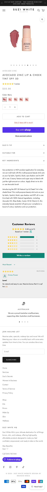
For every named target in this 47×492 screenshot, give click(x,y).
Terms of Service (9, 389)
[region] (23, 310)
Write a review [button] (23, 255)
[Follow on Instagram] (10, 467)
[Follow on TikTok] (23, 467)
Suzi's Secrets (8, 376)
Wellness (6, 420)
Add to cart (23, 116)
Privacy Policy (8, 393)
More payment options (23, 136)
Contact (5, 384)
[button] (8, 84)
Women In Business (10, 380)
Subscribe (11, 360)
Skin (4, 416)
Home (5, 368)
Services (6, 372)
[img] (8, 271)
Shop (4, 400)
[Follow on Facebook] (4, 467)
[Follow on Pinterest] (17, 467)
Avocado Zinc (10, 71)
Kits (4, 404)
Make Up (6, 412)
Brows (5, 408)
